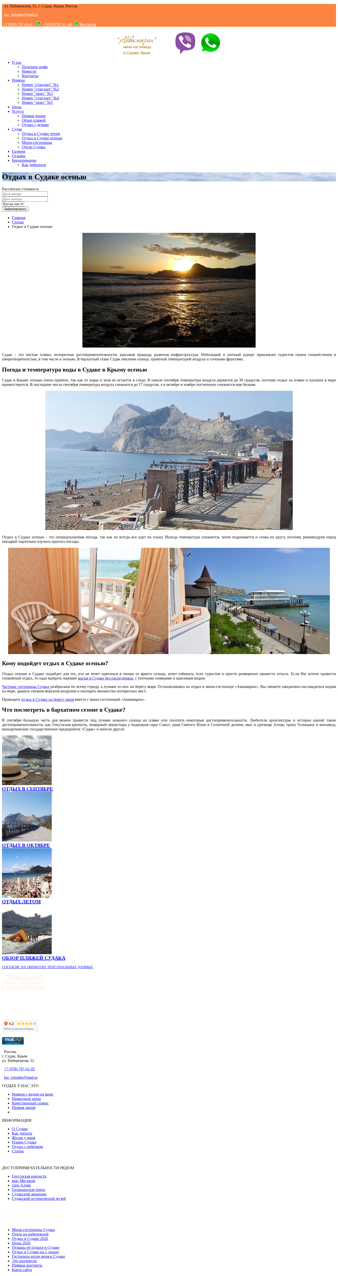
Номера (18, 80)
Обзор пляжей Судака (33, 958)
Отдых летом (21, 901)
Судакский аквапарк (29, 1194)
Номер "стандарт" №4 (40, 98)
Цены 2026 (21, 1243)
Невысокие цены (26, 1099)
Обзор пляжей (34, 120)
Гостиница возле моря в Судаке (38, 1256)
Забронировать (15, 209)
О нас (17, 62)
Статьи (18, 222)
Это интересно (24, 1261)
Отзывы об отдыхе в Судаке (35, 1247)
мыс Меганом (23, 1181)
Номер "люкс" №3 (37, 93)
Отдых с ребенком (27, 1146)
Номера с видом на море (32, 1094)
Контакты (88, 24)
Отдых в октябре (26, 845)
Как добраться (34, 165)
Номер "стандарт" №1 (40, 85)
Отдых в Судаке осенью (42, 138)
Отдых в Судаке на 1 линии (35, 1252)
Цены (17, 107)
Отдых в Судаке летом (41, 134)
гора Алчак (21, 1185)
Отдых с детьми (35, 125)
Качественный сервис (30, 1103)
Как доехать (22, 1133)
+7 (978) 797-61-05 (18, 24)
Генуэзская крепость (29, 1176)
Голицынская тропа (28, 1190)
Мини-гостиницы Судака (33, 1230)
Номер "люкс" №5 (37, 102)
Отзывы (18, 156)
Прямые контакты (27, 1265)
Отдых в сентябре (27, 789)
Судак (17, 129)
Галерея (18, 151)
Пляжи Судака (24, 1142)
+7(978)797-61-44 (58, 24)
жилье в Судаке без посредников (105, 678)
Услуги (18, 111)
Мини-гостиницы (37, 142)
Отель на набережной (30, 1234)
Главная (18, 218)
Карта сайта (22, 1270)
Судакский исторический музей (39, 1198)
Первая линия (33, 116)
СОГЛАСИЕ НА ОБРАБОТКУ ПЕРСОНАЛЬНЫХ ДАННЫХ (47, 967)
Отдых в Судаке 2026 (30, 1238)
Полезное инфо (35, 67)
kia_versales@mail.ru (21, 14)
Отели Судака (33, 147)
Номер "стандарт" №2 (40, 89)
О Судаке (20, 1129)
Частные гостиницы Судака (25, 686)
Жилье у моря (23, 1138)
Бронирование (24, 160)
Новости (29, 71)
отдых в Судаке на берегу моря (47, 699)
